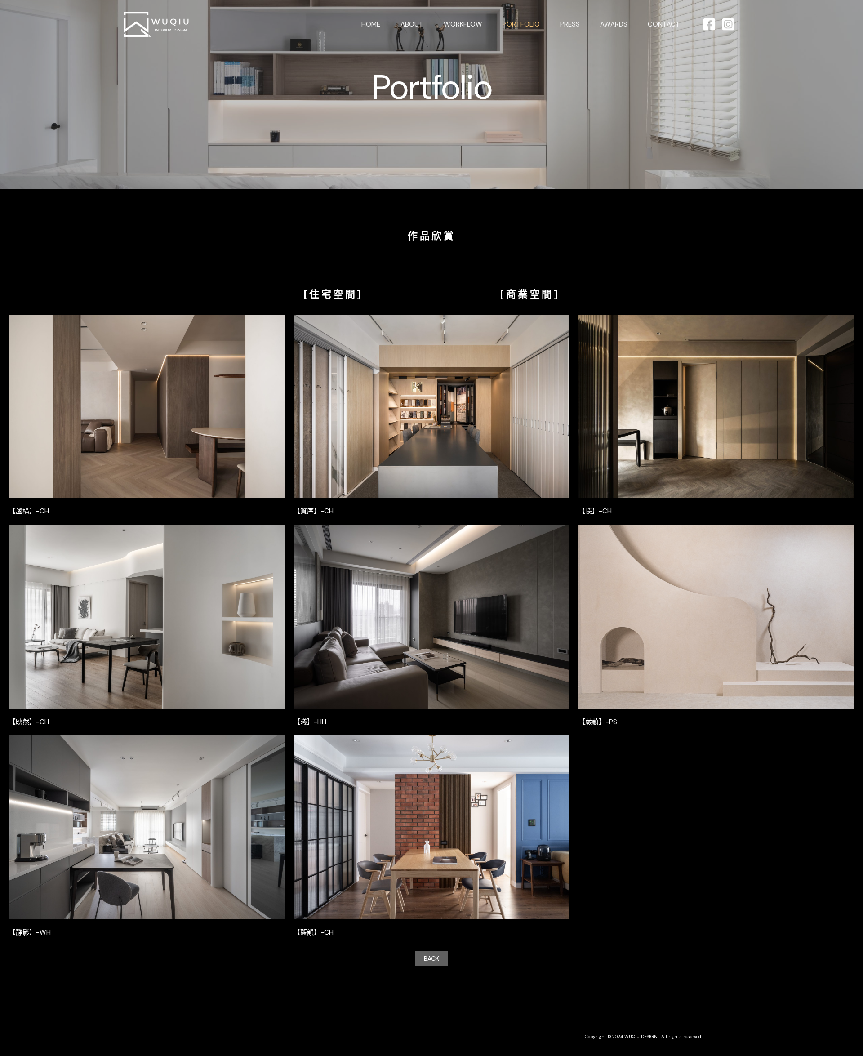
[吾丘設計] (157, 23)
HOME (370, 24)
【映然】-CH (29, 721)
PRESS (570, 24)
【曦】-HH (310, 721)
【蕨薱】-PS (597, 721)
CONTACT (664, 24)
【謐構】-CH (29, 511)
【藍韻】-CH (314, 932)
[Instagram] (728, 24)
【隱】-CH (595, 511)
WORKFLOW (463, 24)
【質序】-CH (314, 511)
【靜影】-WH (30, 932)
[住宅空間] (333, 294)
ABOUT (411, 24)
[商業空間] (530, 294)
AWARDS (613, 24)
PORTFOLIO (521, 24)
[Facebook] (709, 24)
